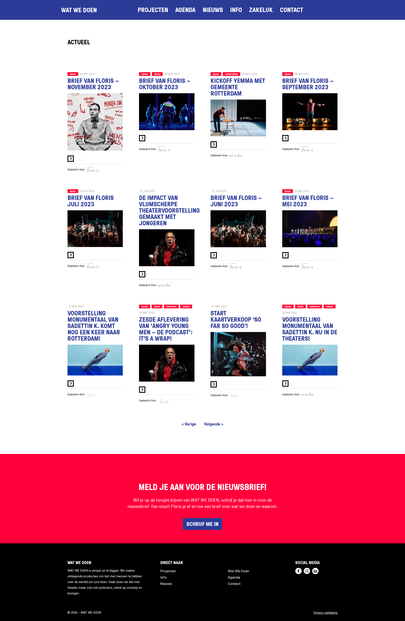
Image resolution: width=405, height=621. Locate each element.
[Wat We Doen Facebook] (298, 571)
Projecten (168, 571)
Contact (234, 584)
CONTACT (291, 10)
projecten (153, 10)
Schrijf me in (202, 524)
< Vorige (189, 424)
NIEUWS (213, 10)
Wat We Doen (238, 571)
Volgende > (213, 424)
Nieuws (166, 584)
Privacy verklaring (326, 613)
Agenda (234, 577)
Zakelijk (261, 10)
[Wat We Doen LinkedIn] (315, 571)
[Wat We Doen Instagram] (307, 571)
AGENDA (185, 10)
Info (236, 10)
